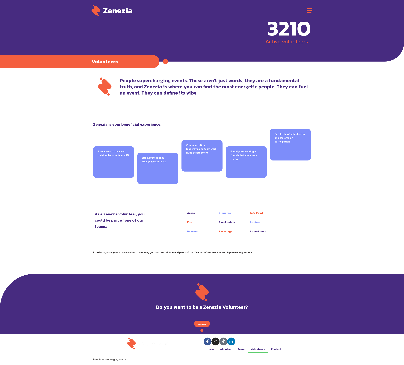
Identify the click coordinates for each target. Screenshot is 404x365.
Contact (276, 349)
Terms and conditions (227, 359)
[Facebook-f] (207, 341)
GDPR (207, 359)
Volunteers (258, 349)
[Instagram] (215, 341)
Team (241, 349)
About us (225, 349)
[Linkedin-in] (231, 341)
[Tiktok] (223, 341)
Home (210, 349)
